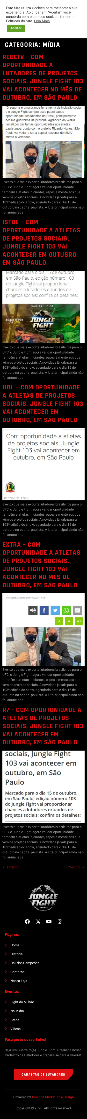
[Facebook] (27, 921)
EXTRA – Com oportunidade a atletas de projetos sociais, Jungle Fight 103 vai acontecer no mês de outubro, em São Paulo (41, 565)
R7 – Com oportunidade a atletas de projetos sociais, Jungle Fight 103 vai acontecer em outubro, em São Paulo (43, 726)
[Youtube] (49, 921)
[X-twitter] (38, 921)
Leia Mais (42, 21)
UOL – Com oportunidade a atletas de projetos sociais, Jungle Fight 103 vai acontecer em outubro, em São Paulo (43, 403)
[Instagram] (60, 921)
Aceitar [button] (16, 28)
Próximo (76, 867)
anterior (10, 867)
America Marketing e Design (53, 1097)
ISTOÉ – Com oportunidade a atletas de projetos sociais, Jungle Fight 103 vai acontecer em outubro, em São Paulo (41, 242)
